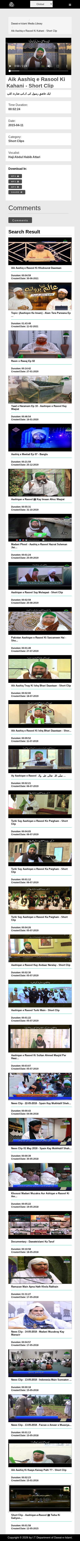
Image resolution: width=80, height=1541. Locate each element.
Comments (20, 220)
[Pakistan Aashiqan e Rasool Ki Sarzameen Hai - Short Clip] (40, 621)
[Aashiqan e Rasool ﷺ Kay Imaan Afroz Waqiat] (40, 483)
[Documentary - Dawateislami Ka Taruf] (40, 1225)
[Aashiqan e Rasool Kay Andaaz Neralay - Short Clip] (40, 948)
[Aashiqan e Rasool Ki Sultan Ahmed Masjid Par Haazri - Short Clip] (40, 1039)
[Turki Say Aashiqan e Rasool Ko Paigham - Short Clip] (40, 804)
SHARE (15, 192)
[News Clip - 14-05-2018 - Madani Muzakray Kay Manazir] (40, 1315)
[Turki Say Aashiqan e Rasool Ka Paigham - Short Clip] (40, 852)
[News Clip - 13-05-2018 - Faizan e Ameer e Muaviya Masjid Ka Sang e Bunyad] (40, 1408)
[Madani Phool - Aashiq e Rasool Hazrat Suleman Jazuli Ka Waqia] (40, 528)
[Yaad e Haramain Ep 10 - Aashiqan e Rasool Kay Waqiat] (40, 390)
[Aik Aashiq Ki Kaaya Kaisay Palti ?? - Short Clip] (40, 1453)
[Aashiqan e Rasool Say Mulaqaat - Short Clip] (40, 576)
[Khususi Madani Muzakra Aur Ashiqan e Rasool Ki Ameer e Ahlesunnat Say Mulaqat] (40, 1177)
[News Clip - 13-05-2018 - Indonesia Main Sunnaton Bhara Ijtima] (40, 1363)
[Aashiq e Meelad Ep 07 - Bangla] (40, 438)
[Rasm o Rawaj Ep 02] (40, 344)
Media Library (35, 23)
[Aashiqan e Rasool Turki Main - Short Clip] (40, 994)
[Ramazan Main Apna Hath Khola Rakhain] (40, 1270)
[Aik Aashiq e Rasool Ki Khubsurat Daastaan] (40, 251)
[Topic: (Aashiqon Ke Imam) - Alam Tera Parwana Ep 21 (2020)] (40, 296)
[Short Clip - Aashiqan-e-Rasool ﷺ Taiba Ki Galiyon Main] (40, 1498)
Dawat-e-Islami (19, 23)
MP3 (14, 182)
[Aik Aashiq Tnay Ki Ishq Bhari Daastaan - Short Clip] (40, 669)
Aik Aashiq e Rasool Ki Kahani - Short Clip (34, 30)
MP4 (14, 176)
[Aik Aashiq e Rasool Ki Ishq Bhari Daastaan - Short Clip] (40, 714)
